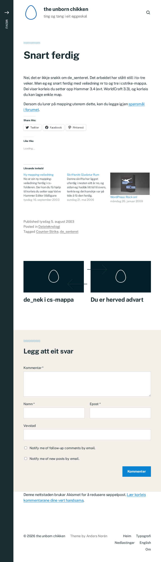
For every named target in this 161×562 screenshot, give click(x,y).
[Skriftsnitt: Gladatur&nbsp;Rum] (88, 187)
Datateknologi (49, 227)
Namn (29, 404)
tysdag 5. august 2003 (56, 222)
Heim (127, 536)
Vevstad (29, 426)
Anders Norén (96, 536)
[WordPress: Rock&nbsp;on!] (129, 184)
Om (148, 549)
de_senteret (69, 232)
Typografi (143, 536)
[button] (6, 281)
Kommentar (33, 368)
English (145, 543)
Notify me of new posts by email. (54, 459)
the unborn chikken (66, 8)
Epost (95, 404)
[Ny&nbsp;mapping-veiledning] (45, 187)
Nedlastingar (125, 543)
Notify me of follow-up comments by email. (62, 448)
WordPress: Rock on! (123, 197)
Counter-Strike (47, 232)
